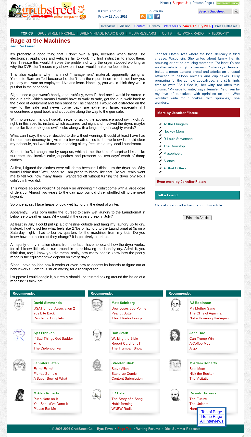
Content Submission (127, 378)
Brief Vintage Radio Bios (102, 33)
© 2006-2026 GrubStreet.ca (72, 429)
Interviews (108, 26)
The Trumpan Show (127, 348)
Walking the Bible (125, 338)
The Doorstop (174, 146)
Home (164, 3)
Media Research (143, 33)
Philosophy (218, 33)
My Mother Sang (202, 308)
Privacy (154, 26)
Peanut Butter (122, 313)
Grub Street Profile (56, 33)
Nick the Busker (201, 373)
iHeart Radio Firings (127, 318)
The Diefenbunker (48, 348)
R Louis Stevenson (178, 139)
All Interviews (211, 421)
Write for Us (172, 26)
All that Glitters (174, 168)
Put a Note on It (46, 399)
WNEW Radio (122, 409)
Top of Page (211, 412)
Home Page (211, 416)
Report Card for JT (126, 343)
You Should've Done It (51, 404)
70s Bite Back (44, 313)
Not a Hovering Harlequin (209, 318)
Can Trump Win (201, 338)
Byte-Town (105, 429)
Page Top (124, 429)
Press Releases (226, 26)
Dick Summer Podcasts (182, 429)
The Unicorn (199, 404)
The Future (198, 399)
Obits (167, 33)
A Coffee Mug (200, 343)
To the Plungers (175, 124)
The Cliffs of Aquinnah (206, 313)
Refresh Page (202, 3)
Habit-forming (122, 404)
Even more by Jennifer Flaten (181, 182)
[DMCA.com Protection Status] (226, 4)
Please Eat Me (45, 409)
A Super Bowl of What (50, 378)
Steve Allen (120, 369)
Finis (37, 343)
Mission (124, 26)
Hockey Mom (173, 131)
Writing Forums (148, 429)
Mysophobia (172, 153)
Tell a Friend (167, 195)
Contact (139, 26)
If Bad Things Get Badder (53, 338)
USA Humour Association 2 (54, 308)
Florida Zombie (45, 373)
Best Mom (197, 369)
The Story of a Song (127, 399)
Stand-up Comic (124, 373)
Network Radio (190, 33)
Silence (169, 161)
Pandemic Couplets (49, 318)
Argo (193, 348)
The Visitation (200, 378)
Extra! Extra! (43, 369)
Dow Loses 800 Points (129, 308)
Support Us (180, 3)
